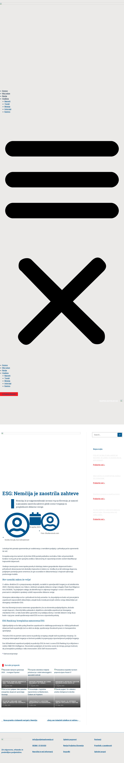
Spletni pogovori (70, 739)
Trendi (6, 104)
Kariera (7, 112)
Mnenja (7, 107)
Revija (4, 96)
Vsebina (5, 99)
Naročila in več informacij (42, 752)
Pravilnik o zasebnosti (103, 746)
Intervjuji (7, 109)
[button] (62, 239)
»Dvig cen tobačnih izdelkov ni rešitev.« (62, 720)
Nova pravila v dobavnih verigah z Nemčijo (20, 720)
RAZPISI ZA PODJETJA (108, 401)
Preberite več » (99, 465)
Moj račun (6, 94)
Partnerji (97, 739)
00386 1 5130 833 (39, 746)
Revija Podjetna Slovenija (73, 746)
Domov (5, 91)
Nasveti (7, 101)
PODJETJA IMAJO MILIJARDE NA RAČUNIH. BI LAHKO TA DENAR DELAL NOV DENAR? (107, 457)
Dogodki (66, 752)
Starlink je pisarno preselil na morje (106, 494)
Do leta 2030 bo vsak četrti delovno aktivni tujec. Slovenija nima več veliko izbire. (106, 512)
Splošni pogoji (100, 752)
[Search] (119, 435)
